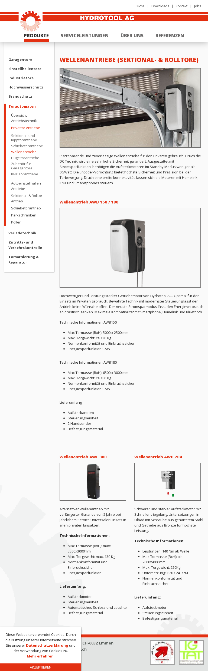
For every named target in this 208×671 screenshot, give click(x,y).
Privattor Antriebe (25, 127)
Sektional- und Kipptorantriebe (24, 137)
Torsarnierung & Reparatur (23, 259)
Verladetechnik (22, 233)
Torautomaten (22, 106)
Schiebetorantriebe (27, 145)
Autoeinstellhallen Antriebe (26, 186)
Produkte (36, 35)
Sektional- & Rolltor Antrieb (26, 198)
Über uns (132, 35)
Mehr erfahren (40, 656)
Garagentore (20, 59)
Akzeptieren (40, 667)
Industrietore (21, 77)
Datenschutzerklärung (47, 645)
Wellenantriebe (24, 151)
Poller (16, 222)
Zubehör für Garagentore (21, 165)
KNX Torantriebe (24, 174)
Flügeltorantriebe (25, 157)
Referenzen (169, 35)
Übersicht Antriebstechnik (24, 118)
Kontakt (181, 6)
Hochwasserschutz (25, 87)
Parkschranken (23, 215)
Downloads (160, 6)
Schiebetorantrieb (26, 208)
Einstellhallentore (24, 68)
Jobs (197, 6)
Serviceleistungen (85, 35)
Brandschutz (20, 96)
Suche (140, 6)
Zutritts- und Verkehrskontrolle (25, 245)
